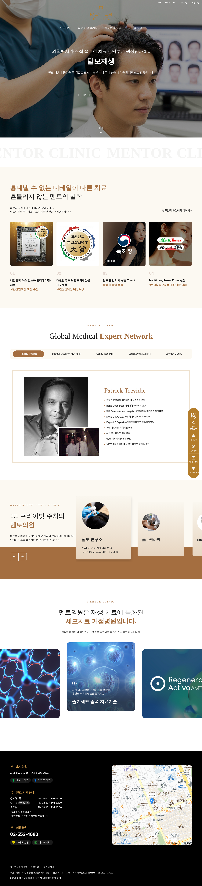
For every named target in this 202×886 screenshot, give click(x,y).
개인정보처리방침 (18, 867)
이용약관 (35, 867)
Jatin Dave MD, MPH (139, 353)
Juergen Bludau (174, 353)
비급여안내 (48, 867)
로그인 (184, 2)
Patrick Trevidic (28, 353)
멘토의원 (65, 28)
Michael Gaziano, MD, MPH (66, 353)
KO (159, 2)
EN (166, 2)
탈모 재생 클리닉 (88, 28)
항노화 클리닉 (112, 28)
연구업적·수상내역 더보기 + (177, 210)
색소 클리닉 (135, 28)
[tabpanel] (101, 68)
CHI (173, 2)
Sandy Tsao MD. (104, 353)
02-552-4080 (24, 834)
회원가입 (195, 2)
